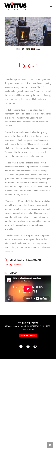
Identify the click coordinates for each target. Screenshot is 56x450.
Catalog (8, 264)
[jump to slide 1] (18, 48)
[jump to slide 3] (28, 48)
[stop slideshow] (28, 43)
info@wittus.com (28, 329)
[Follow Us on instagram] (28, 346)
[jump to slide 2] (23, 48)
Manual (17, 264)
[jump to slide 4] (33, 48)
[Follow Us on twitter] (35, 346)
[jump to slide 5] (38, 48)
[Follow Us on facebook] (21, 346)
